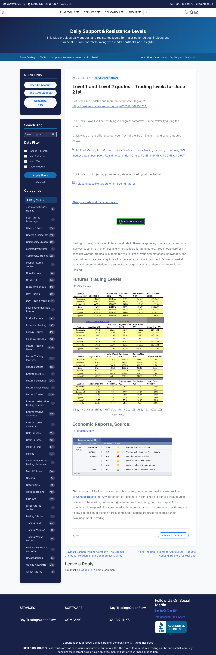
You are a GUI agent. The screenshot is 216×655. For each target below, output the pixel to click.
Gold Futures (39, 432)
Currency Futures (39, 286)
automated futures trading (39, 208)
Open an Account (61, 3)
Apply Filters (40, 175)
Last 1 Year (35, 161)
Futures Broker (39, 366)
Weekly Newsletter (39, 564)
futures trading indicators (39, 424)
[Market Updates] (196, 12)
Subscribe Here (40, 102)
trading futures (39, 516)
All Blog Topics (35, 200)
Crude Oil (39, 280)
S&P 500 (39, 498)
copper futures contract (39, 264)
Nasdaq (39, 477)
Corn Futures (39, 273)
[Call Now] (186, 12)
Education (112, 12)
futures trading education (39, 413)
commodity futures (39, 248)
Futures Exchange (39, 380)
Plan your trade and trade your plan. (95, 202)
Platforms (68, 12)
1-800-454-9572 (183, 3)
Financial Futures (39, 338)
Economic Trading (39, 325)
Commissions (15, 3)
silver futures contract (39, 507)
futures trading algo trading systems (39, 403)
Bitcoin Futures (39, 228)
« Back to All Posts (173, 535)
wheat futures (39, 571)
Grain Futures (39, 439)
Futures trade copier (39, 387)
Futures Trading (39, 394)
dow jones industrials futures (39, 309)
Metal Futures (39, 471)
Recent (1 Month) (39, 150)
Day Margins (176, 57)
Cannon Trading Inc (88, 496)
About (133, 12)
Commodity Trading (39, 255)
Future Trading (27, 57)
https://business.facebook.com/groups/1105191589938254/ (109, 106)
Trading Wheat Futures (39, 538)
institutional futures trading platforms (39, 462)
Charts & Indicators (39, 234)
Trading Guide (39, 523)
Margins (36, 3)
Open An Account (40, 85)
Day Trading (39, 293)
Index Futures (39, 446)
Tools (43, 57)
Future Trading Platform (39, 358)
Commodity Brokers (39, 241)
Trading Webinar (39, 529)
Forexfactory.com (83, 430)
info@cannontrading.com (170, 616)
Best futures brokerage (39, 219)
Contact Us (205, 3)
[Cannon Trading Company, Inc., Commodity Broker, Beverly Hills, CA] (171, 628)
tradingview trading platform (39, 549)
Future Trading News (39, 347)
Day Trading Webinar (39, 300)
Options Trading (39, 491)
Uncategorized (39, 557)
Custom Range (37, 166)
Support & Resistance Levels (66, 57)
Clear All (40, 182)
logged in (86, 569)
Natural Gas (39, 484)
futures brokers (39, 373)
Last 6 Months (37, 156)
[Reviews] (191, 12)
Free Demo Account (40, 93)
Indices (39, 453)
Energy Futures (39, 331)
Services (90, 12)
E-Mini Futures (39, 318)
